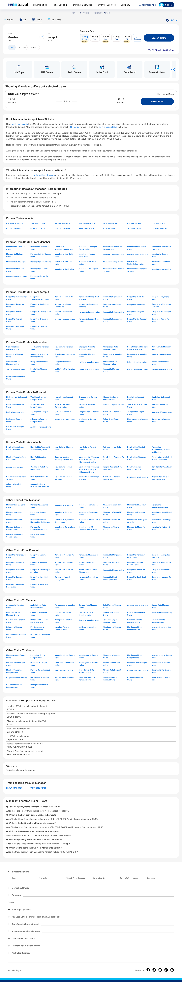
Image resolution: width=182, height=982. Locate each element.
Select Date (157, 101)
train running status (108, 127)
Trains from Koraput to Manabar (21, 770)
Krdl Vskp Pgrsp (19, 94)
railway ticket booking (44, 175)
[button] (137, 38)
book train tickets (20, 124)
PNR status (74, 127)
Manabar (12, 102)
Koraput (120, 102)
